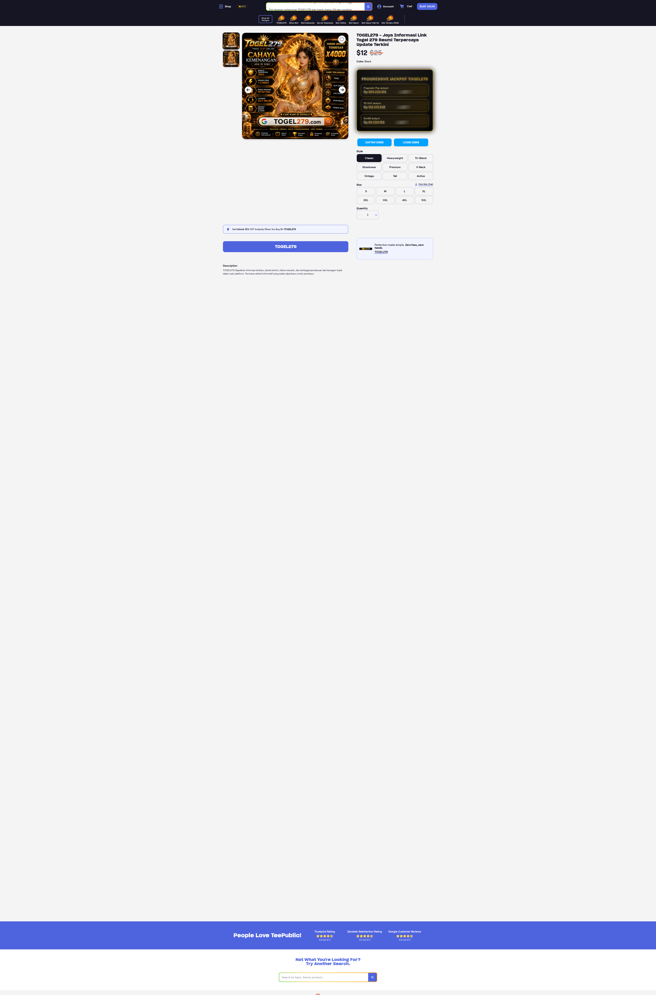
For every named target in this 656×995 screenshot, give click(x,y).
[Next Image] (342, 90)
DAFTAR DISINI (374, 142)
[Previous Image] (248, 90)
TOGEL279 (286, 246)
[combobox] (315, 6)
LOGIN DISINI (411, 142)
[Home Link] (242, 6)
